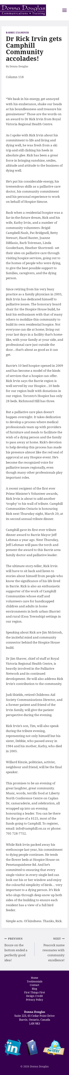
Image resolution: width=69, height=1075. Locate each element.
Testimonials (34, 981)
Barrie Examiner (17, 32)
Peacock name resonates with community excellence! (54, 949)
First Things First (34, 992)
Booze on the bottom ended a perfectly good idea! (15, 949)
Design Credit (34, 996)
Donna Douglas (19, 66)
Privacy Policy (34, 999)
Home (34, 977)
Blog (34, 988)
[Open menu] (64, 10)
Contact (34, 985)
